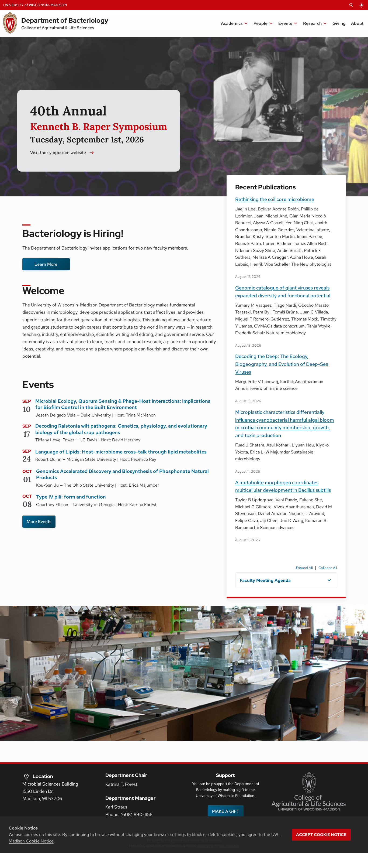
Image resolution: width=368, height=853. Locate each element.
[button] (234, 23)
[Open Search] (351, 5)
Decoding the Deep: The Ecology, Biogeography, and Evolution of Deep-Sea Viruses (281, 364)
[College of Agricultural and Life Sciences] (309, 791)
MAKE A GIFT (225, 811)
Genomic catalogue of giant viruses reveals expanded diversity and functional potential (282, 292)
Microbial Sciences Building (50, 784)
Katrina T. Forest (121, 784)
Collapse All (327, 567)
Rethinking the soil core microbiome (274, 199)
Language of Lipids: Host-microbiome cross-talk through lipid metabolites (121, 452)
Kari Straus (116, 807)
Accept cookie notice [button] (321, 834)
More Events (39, 521)
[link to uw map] (26, 776)
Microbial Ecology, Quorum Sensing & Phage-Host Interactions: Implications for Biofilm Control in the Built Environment (122, 404)
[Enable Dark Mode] (361, 5)
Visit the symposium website (58, 152)
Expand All (304, 567)
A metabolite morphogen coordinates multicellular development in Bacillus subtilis (283, 486)
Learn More (45, 264)
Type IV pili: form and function (71, 497)
